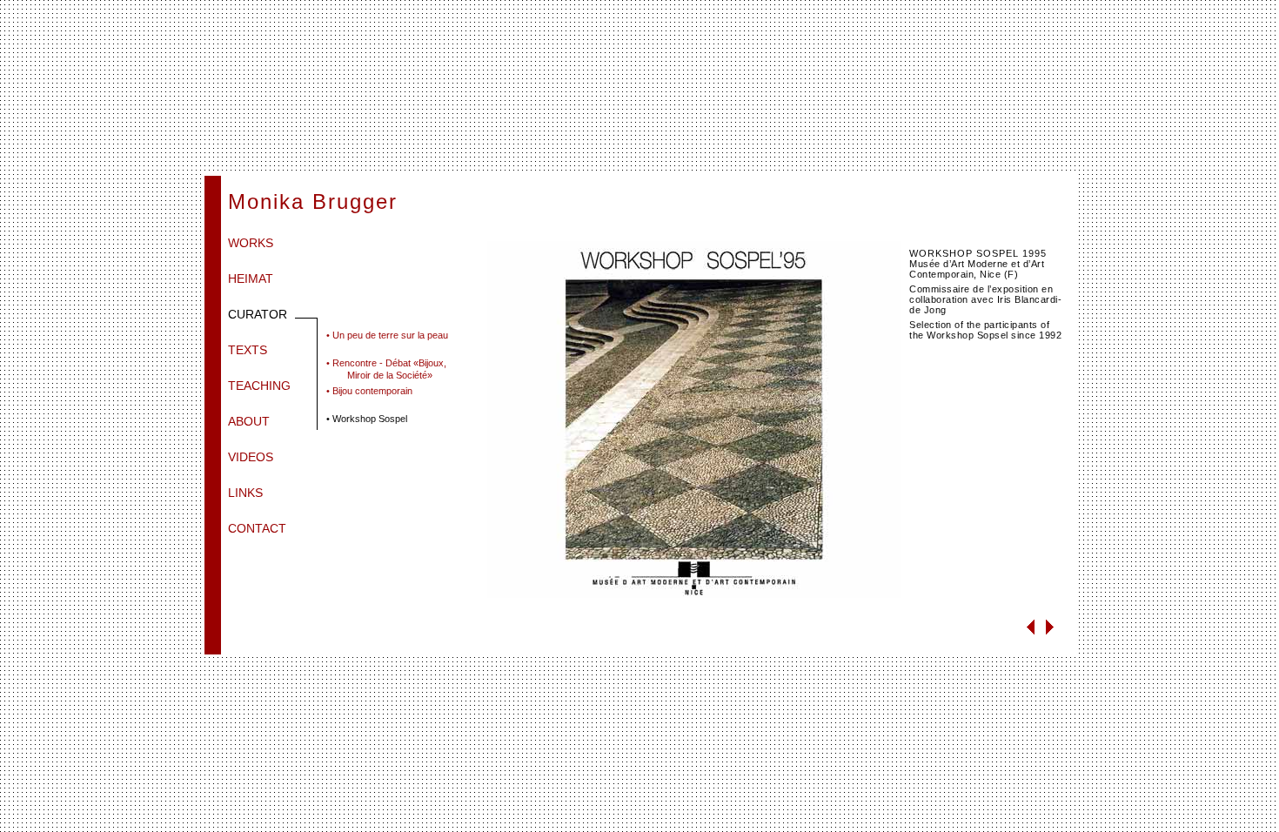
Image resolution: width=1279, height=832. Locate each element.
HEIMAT (250, 278)
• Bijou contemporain (369, 391)
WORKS (250, 243)
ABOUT (249, 421)
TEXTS (247, 350)
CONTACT (257, 528)
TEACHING (259, 386)
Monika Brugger (313, 201)
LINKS (245, 493)
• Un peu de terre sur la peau (387, 335)
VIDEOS (250, 457)
